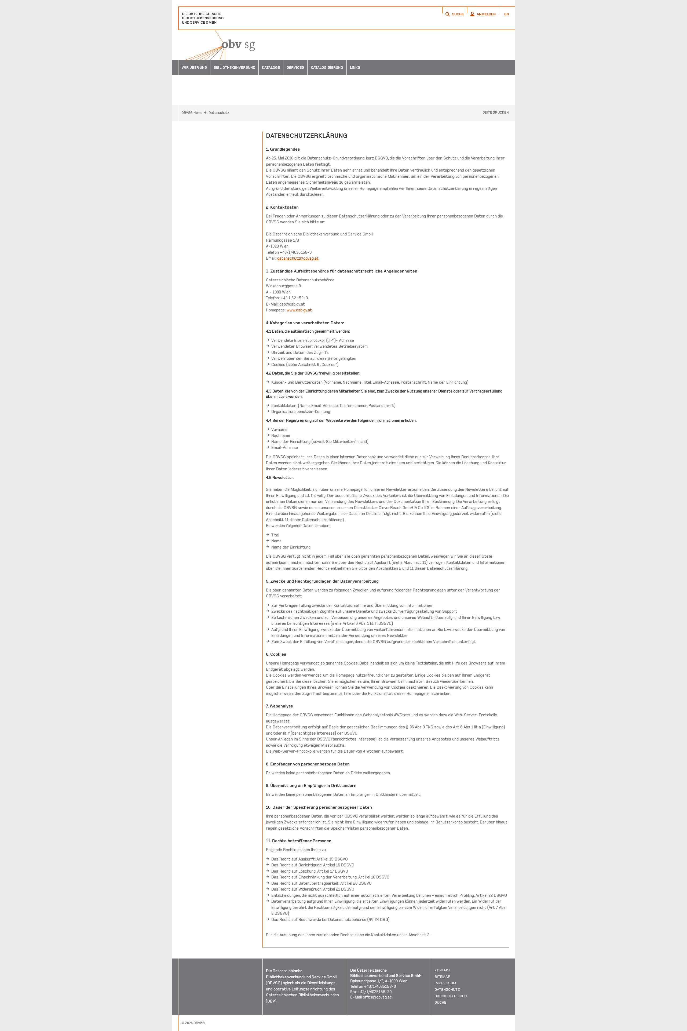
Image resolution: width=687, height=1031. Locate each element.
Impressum (445, 983)
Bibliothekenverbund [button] (234, 68)
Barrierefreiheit (450, 996)
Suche (440, 1002)
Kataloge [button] (271, 68)
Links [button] (355, 68)
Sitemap (442, 977)
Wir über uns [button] (194, 68)
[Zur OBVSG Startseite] (216, 45)
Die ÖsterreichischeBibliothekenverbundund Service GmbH (203, 18)
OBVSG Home (191, 113)
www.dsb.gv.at (299, 310)
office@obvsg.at (377, 997)
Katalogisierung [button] (327, 68)
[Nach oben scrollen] (504, 1026)
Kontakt (442, 970)
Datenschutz (219, 113)
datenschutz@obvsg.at (298, 258)
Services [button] (295, 68)
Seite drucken (496, 112)
